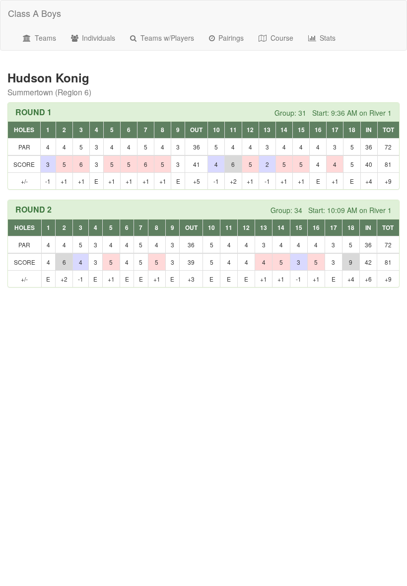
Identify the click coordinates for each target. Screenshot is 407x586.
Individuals (97, 38)
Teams (44, 38)
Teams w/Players (166, 38)
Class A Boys (34, 12)
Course (281, 38)
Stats (327, 38)
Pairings (230, 38)
